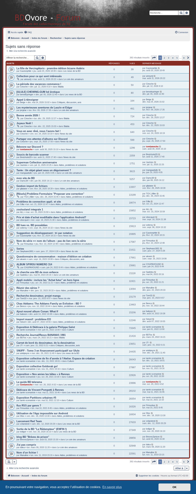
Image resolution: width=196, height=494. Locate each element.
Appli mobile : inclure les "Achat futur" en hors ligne (47, 280)
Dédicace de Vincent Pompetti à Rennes (40, 389)
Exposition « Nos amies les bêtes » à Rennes (43, 374)
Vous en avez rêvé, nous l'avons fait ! (38, 131)
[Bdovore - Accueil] (42, 13)
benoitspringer (26, 94)
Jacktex (24, 165)
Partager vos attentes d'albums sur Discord (42, 139)
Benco (23, 306)
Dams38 (24, 181)
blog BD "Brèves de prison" (32, 436)
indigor (23, 432)
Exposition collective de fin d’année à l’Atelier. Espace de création (55, 358)
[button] (154, 57)
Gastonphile (25, 71)
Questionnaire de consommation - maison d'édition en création (53, 256)
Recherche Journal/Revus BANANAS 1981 (41, 335)
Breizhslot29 (26, 157)
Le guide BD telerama (29, 382)
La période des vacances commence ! (38, 84)
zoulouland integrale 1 (29, 209)
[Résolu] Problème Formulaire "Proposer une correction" (50, 193)
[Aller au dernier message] (159, 68)
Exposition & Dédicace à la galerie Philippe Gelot (45, 327)
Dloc (22, 416)
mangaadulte (26, 173)
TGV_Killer (29, 197)
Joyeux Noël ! (24, 123)
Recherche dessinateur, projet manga (38, 295)
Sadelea (24, 275)
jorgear (23, 110)
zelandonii (24, 424)
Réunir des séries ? (27, 287)
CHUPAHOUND (31, 267)
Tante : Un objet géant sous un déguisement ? (43, 170)
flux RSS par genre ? (28, 405)
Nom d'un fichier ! (27, 452)
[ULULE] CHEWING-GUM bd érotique (38, 91)
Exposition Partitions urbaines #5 (36, 397)
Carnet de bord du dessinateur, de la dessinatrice (45, 342)
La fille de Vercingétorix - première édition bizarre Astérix (50, 68)
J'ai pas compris (26, 444)
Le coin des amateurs (74, 79)
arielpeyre (24, 353)
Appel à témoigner (27, 99)
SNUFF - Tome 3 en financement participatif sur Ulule (47, 350)
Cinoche (24, 86)
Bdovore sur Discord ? (29, 146)
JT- (21, 345)
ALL (22, 212)
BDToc (23, 337)
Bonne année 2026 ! (28, 115)
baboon (23, 314)
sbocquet (24, 220)
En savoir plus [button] (112, 487)
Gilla (22, 204)
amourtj (27, 79)
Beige (22, 102)
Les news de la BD (72, 71)
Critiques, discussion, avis (69, 102)
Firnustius (28, 244)
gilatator (23, 188)
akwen (23, 259)
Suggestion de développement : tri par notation (44, 233)
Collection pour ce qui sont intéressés (39, 76)
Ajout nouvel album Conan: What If (37, 311)
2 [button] (164, 57)
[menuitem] (28, 32)
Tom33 (23, 298)
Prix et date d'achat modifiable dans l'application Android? (51, 217)
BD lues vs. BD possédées (31, 225)
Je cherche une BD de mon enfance (37, 272)
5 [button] (177, 57)
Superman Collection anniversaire (36, 162)
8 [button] (184, 57)
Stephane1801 (26, 251)
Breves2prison (27, 439)
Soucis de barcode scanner (32, 154)
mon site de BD (25, 178)
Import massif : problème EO (33, 319)
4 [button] (172, 57)
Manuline (24, 290)
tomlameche (26, 149)
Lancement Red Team (29, 421)
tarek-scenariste (27, 330)
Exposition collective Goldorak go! (37, 366)
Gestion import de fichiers (31, 186)
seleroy (23, 228)
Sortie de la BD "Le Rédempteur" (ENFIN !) (41, 429)
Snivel (23, 322)
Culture (70, 330)
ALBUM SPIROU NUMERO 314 (34, 264)
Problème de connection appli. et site (38, 201)
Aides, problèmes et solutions (72, 165)
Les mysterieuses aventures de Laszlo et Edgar (44, 107)
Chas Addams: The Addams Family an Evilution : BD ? (48, 303)
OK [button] (174, 487)
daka (22, 447)
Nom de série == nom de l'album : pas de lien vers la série (51, 240)
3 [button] (168, 57)
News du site (66, 134)
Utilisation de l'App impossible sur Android (42, 413)
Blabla (61, 86)
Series (20, 248)
